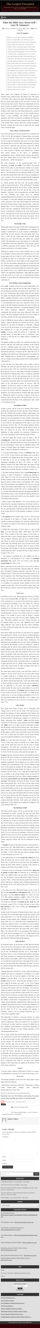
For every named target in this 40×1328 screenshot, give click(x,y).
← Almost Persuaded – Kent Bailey (11, 1114)
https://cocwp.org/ (6, 1260)
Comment (5, 1136)
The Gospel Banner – (7, 1306)
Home (3, 1270)
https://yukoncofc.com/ (30, 1242)
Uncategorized (23, 1107)
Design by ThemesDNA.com (20, 1325)
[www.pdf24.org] (2, 1102)
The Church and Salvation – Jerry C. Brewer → (25, 1112)
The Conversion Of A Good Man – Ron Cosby (14, 1185)
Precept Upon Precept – (8, 1298)
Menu (4, 17)
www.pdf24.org (20, 1290)
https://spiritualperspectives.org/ (11, 1229)
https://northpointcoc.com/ (9, 1250)
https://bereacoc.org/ (30, 1255)
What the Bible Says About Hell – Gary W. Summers (20, 23)
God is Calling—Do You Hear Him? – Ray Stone (14, 1197)
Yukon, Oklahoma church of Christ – (12, 1308)
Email (4, 1160)
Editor (28, 28)
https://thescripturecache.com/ (24, 1222)
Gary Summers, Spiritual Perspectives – (13, 1303)
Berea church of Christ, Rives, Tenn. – (12, 1314)
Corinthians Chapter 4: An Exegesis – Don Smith (15, 1182)
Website (4, 1163)
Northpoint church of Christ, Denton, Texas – (14, 1311)
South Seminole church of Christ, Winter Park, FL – (16, 1317)
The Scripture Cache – (8, 1300)
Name (4, 1157)
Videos (3, 1276)
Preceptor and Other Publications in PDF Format (15, 1273)
